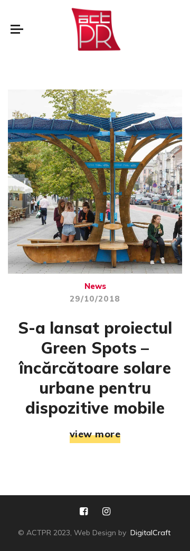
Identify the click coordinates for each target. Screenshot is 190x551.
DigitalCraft (150, 532)
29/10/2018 (95, 299)
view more (95, 434)
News (95, 286)
